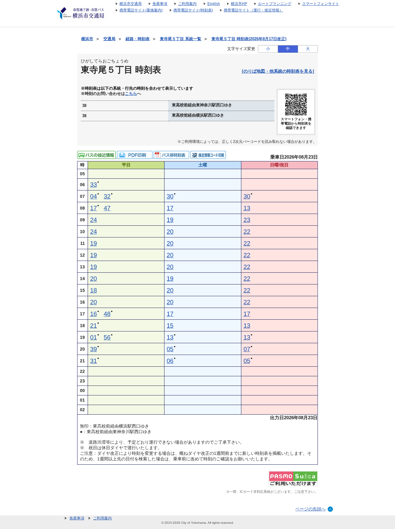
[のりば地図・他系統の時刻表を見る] (278, 71)
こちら (131, 94)
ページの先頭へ (310, 508)
